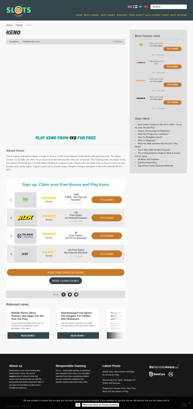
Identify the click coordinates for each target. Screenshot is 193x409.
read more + (28, 335)
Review (49, 201)
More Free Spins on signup (65, 272)
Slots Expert (14, 370)
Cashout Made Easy (147, 162)
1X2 (72, 138)
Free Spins (135, 15)
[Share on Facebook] (63, 294)
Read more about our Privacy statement (100, 405)
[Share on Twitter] (70, 294)
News (165, 15)
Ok (78, 405)
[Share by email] (76, 294)
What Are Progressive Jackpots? (153, 134)
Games (19, 25)
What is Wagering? (147, 140)
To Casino (172, 49)
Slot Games (108, 15)
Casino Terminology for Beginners (154, 131)
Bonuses (122, 15)
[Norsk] (146, 6)
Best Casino (91, 15)
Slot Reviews (178, 15)
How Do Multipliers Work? (150, 137)
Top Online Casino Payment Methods (155, 165)
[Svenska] (141, 6)
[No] (189, 402)
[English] (130, 6)
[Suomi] (135, 6)
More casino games (65, 281)
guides (16, 382)
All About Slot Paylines (148, 159)
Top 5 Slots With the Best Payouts (154, 150)
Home (79, 15)
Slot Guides (153, 15)
